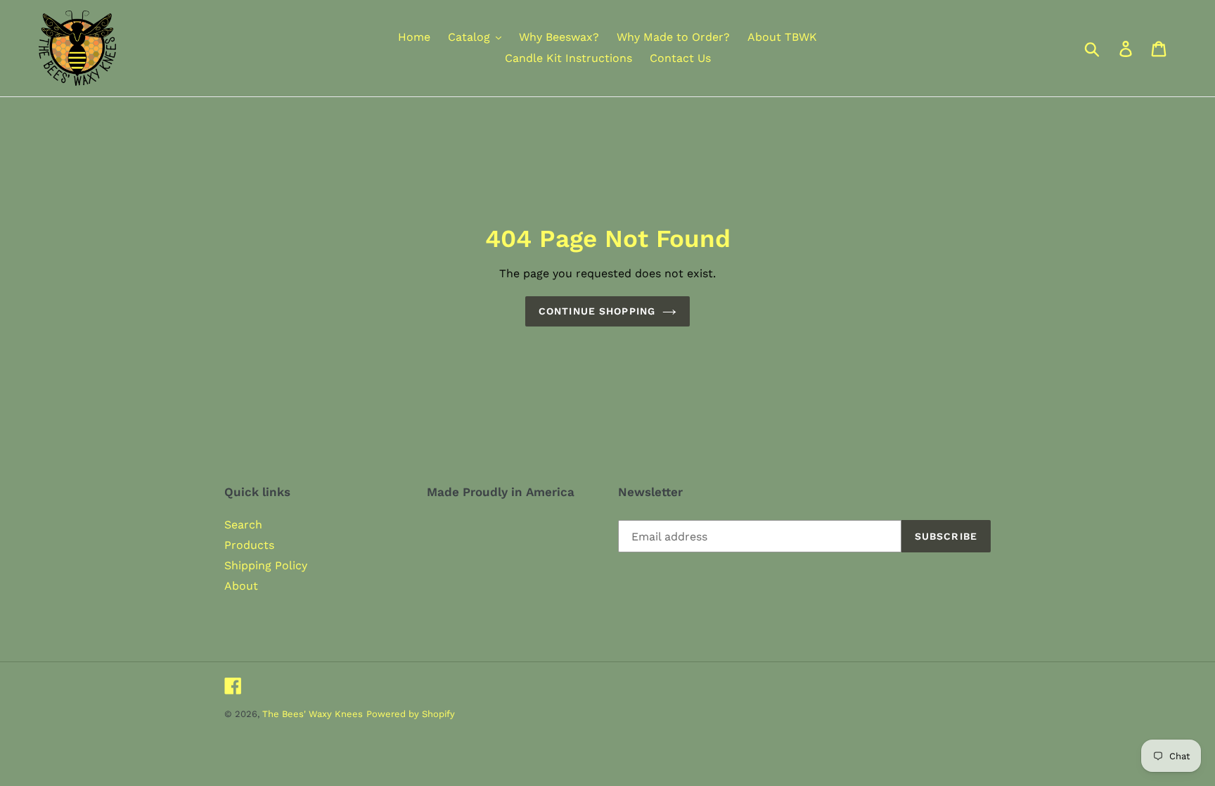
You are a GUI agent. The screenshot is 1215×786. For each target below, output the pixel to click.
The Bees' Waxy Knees (312, 714)
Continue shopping (597, 311)
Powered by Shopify (410, 714)
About (241, 585)
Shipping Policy (265, 565)
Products (249, 545)
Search (243, 524)
